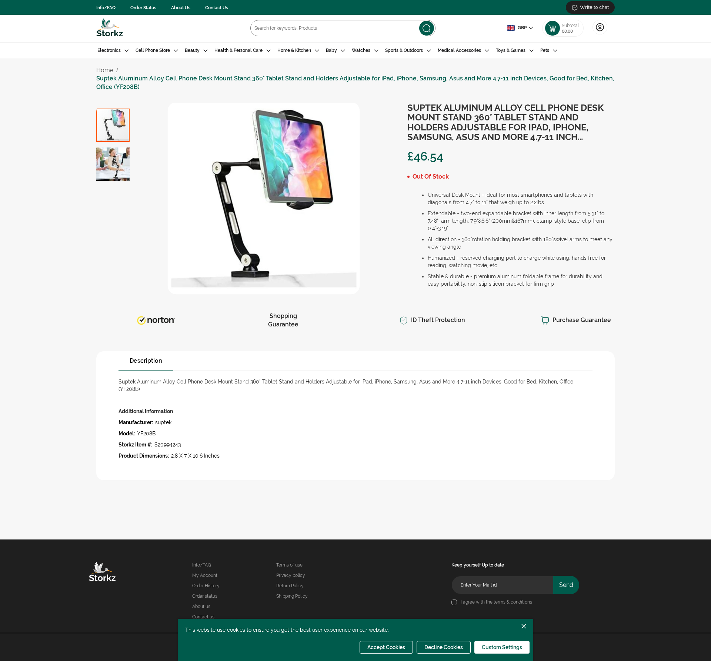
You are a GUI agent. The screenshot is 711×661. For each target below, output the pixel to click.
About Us (180, 7)
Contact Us (216, 7)
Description (146, 360)
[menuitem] (113, 50)
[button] (520, 28)
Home (104, 70)
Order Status (143, 7)
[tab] (355, 51)
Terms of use (289, 565)
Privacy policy (290, 575)
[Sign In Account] (599, 34)
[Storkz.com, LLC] (113, 572)
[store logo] (109, 28)
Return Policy (290, 585)
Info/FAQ (106, 7)
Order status (204, 596)
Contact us (203, 617)
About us (201, 606)
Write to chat (594, 7)
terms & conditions (513, 602)
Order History (206, 585)
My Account (204, 575)
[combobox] (342, 28)
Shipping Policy (292, 596)
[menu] (355, 51)
